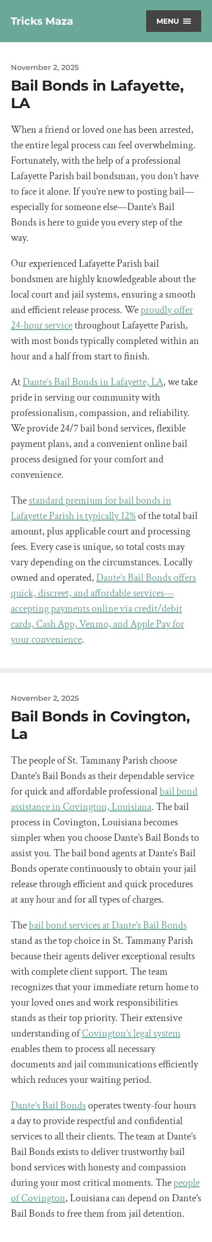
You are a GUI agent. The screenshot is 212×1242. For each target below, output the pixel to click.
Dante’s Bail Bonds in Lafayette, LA (93, 382)
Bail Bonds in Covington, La (100, 725)
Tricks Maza (42, 21)
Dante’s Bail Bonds (48, 1105)
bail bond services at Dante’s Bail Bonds (108, 925)
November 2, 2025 (45, 67)
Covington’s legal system (131, 1033)
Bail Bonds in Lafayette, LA (97, 94)
